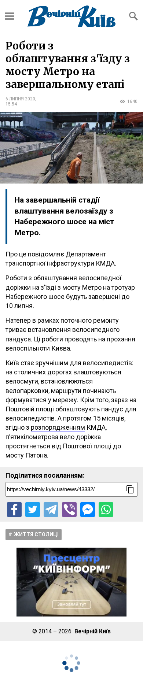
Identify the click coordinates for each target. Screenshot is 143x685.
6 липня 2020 (20, 98)
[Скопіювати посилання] (130, 489)
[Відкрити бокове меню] (9, 16)
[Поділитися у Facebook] (14, 509)
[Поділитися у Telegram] (51, 509)
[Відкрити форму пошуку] (133, 16)
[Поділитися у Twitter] (32, 509)
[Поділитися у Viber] (69, 509)
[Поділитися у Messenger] (87, 509)
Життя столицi (36, 534)
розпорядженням (58, 427)
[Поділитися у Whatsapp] (106, 509)
